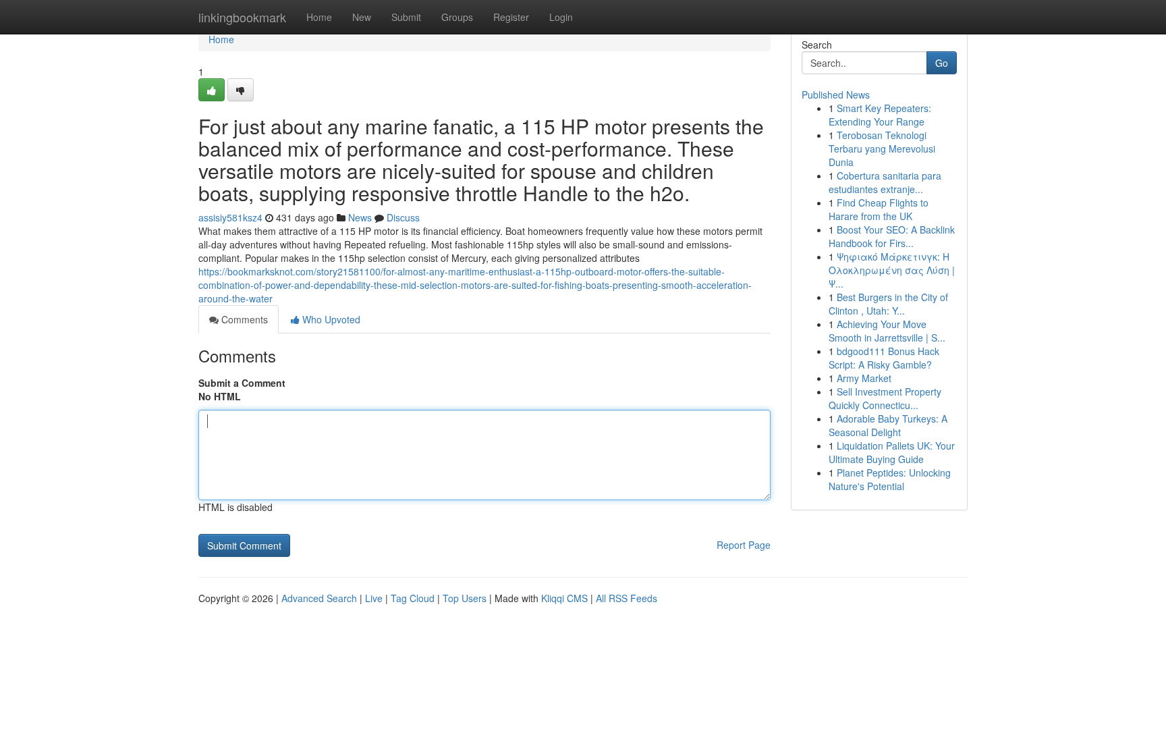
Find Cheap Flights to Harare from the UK (878, 209)
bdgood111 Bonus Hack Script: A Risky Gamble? (884, 357)
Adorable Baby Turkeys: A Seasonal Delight (888, 425)
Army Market (864, 378)
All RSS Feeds (626, 598)
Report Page (744, 544)
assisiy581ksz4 (230, 217)
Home (319, 17)
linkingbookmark (242, 17)
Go (941, 63)
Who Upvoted (330, 319)
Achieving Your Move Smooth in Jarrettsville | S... (887, 330)
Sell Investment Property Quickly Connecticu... (885, 398)
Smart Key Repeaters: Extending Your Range (880, 114)
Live (374, 598)
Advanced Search (319, 598)
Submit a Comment (241, 382)
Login (561, 17)
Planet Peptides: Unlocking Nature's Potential (890, 479)
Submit (406, 17)
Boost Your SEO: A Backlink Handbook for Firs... (892, 236)
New (361, 17)
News (360, 217)
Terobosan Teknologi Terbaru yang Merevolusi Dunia (882, 148)
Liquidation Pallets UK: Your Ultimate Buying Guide (892, 452)
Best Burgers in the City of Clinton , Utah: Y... (888, 303)
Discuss (403, 217)
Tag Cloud (413, 598)
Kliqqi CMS (564, 598)
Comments (243, 319)
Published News (836, 94)
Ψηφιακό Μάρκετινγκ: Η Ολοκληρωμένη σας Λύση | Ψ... (892, 270)
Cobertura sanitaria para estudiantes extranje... (885, 182)
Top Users (465, 598)
